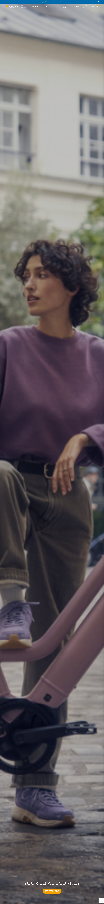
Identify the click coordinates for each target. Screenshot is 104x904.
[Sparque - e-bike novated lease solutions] (12, 6)
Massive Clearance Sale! (53, 2)
